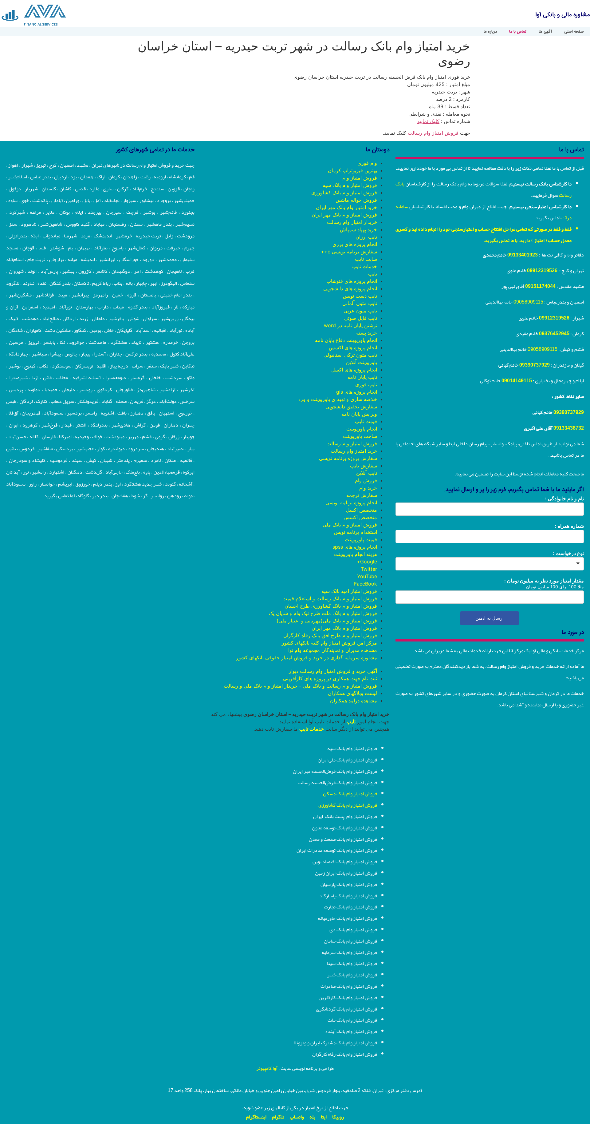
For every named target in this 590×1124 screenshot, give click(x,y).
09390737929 (534, 365)
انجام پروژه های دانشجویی (350, 288)
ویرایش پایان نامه (359, 414)
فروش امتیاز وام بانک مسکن (350, 794)
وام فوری (367, 163)
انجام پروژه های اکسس (353, 347)
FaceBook (365, 584)
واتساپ (297, 1117)
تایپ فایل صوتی (360, 318)
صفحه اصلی (574, 31)
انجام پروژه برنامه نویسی (351, 502)
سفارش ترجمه (361, 495)
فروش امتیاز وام (359, 178)
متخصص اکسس (360, 517)
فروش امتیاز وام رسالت (433, 133)
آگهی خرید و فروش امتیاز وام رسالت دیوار (333, 671)
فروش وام (366, 480)
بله (312, 1117)
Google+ (367, 561)
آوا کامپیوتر (266, 1068)
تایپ (372, 274)
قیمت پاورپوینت (361, 539)
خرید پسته (366, 333)
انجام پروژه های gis (356, 392)
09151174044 (540, 286)
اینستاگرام (256, 1117)
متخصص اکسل (361, 510)
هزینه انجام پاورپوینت (355, 554)
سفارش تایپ (363, 466)
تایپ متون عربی (360, 311)
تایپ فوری (366, 384)
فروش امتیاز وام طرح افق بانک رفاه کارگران (330, 635)
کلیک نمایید (428, 121)
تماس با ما (517, 31)
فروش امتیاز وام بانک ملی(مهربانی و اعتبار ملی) (327, 621)
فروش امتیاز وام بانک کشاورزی (344, 192)
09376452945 (554, 334)
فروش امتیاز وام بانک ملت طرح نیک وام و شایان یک (323, 613)
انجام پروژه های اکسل (354, 370)
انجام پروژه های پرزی (354, 244)
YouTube (367, 576)
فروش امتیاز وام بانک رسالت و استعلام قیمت (329, 598)
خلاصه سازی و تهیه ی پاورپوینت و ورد (337, 399)
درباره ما (490, 31)
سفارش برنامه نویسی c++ (349, 251)
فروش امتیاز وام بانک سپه (350, 185)
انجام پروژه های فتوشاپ (351, 281)
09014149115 (517, 381)
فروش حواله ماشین (356, 200)
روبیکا (338, 1117)
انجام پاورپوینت (361, 429)
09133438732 (568, 428)
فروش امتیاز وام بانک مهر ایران (344, 215)
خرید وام (368, 488)
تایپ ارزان (366, 237)
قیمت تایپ (366, 421)
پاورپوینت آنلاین (361, 362)
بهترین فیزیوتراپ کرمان (352, 170)
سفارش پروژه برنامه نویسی (348, 458)
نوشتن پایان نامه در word (350, 325)
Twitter (369, 569)
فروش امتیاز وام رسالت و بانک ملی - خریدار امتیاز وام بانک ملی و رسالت (300, 686)
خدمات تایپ (364, 266)
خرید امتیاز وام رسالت (354, 451)
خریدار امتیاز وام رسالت (352, 222)
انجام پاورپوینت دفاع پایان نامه (346, 340)
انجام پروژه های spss (354, 547)
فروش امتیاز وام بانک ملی (350, 525)
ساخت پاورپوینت (360, 436)
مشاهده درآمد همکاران (353, 700)
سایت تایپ (366, 259)
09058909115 (528, 302)
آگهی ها (545, 31)
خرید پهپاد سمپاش (358, 229)
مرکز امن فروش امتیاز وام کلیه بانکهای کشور (329, 643)
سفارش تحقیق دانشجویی (351, 406)
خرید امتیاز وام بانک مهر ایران (346, 207)
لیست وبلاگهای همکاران (352, 693)
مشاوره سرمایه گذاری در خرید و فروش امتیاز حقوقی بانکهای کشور (306, 657)
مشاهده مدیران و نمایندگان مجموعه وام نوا (332, 650)
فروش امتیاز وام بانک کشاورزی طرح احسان (331, 606)
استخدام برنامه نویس (355, 532)
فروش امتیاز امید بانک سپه (349, 591)
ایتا (324, 1117)
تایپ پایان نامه (362, 377)
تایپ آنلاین (366, 473)
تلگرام (278, 1117)
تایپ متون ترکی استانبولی (350, 355)
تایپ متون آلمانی (359, 303)
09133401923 (522, 255)
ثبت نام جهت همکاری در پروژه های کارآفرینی (330, 678)
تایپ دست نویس (360, 296)
